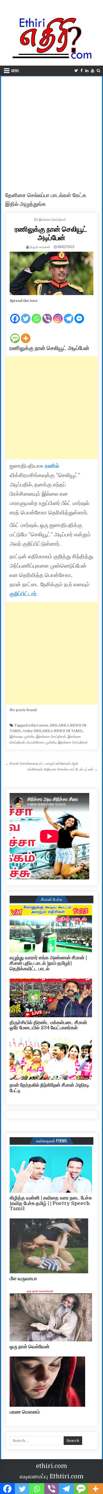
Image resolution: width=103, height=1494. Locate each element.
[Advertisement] (51, 130)
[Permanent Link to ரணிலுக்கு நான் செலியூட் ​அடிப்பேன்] (52, 273)
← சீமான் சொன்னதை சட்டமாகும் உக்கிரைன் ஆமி (41, 763)
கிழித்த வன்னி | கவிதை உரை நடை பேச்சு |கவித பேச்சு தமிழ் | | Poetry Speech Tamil (51, 1203)
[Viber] (47, 314)
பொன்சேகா (35, 742)
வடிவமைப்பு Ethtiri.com (51, 1476)
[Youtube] (92, 71)
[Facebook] (81, 71)
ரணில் (52, 466)
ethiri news (38, 725)
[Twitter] (76, 71)
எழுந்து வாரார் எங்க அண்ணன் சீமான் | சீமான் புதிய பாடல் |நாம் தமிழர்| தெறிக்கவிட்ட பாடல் (48, 963)
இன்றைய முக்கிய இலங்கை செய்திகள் (38, 737)
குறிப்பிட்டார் (23, 594)
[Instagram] (58, 314)
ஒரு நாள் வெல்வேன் (29, 1346)
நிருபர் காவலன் (40, 246)
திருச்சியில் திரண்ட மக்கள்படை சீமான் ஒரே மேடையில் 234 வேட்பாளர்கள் (48, 1025)
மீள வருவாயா (23, 1278)
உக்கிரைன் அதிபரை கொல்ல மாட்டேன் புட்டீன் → (62, 769)
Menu (15, 70)
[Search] (98, 71)
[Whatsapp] (36, 314)
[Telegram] (68, 314)
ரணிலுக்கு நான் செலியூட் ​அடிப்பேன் (51, 233)
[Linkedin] (86, 71)
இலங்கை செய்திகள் (52, 219)
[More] (25, 333)
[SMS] (15, 333)
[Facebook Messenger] (79, 314)
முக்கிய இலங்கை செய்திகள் (67, 742)
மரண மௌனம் (25, 1412)
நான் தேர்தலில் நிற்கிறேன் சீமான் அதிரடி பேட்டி (49, 1087)
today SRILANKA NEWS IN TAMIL (53, 731)
